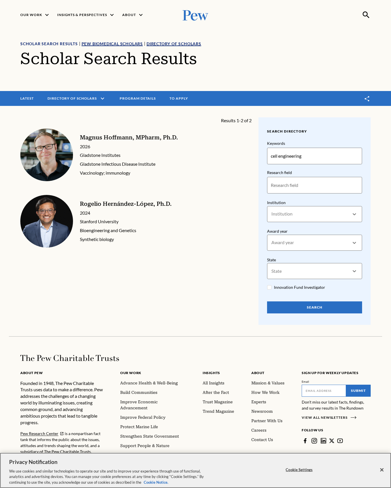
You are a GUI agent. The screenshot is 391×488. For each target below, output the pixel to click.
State (271, 259)
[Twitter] (331, 440)
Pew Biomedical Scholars (112, 43)
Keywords (276, 143)
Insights (211, 373)
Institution (276, 202)
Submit (358, 390)
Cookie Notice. (156, 482)
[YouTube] (340, 440)
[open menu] (102, 98)
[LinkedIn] (323, 440)
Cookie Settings (299, 469)
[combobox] (271, 214)
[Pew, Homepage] (195, 15)
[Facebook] (305, 440)
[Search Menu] (366, 14)
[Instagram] (314, 440)
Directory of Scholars (174, 43)
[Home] (69, 358)
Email (305, 381)
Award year (277, 231)
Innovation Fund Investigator (299, 287)
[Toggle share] (367, 98)
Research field (279, 172)
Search (314, 307)
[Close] (382, 470)
